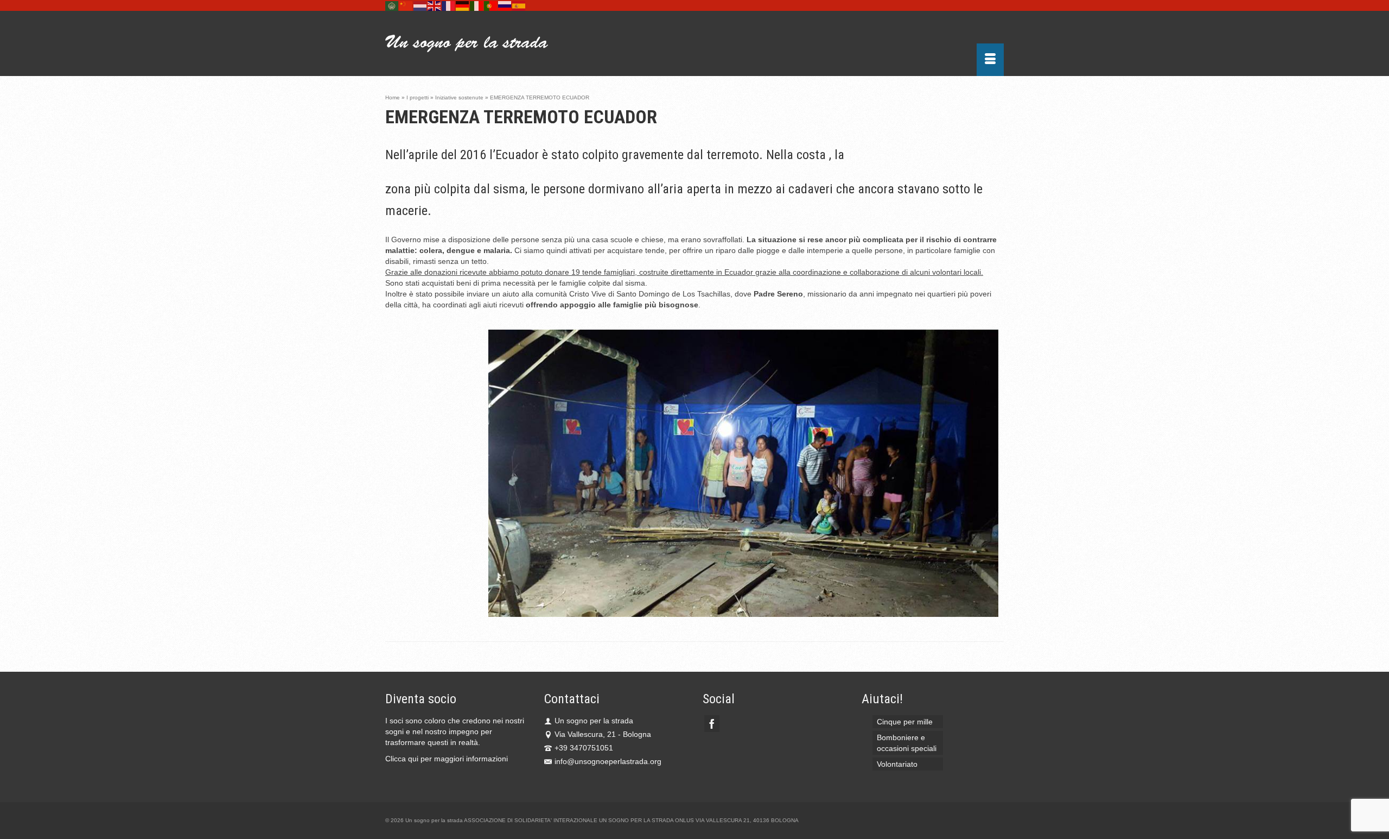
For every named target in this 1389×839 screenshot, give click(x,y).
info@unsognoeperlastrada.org (608, 761)
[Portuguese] (491, 5)
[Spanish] (519, 5)
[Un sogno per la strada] (483, 43)
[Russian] (505, 5)
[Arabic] (392, 5)
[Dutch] (420, 5)
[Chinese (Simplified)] (406, 5)
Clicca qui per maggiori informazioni (446, 758)
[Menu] (990, 59)
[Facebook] (711, 723)
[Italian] (477, 5)
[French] (449, 5)
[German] (463, 5)
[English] (435, 5)
